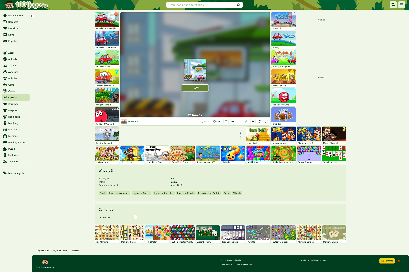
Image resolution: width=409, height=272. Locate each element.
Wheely (237, 193)
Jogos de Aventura (119, 193)
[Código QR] (239, 121)
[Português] (400, 261)
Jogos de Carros (141, 193)
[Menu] (401, 4)
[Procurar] (238, 5)
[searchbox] (204, 5)
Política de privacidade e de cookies (236, 264)
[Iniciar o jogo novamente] (259, 121)
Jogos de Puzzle (185, 193)
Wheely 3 (76, 250)
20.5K (205, 121)
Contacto (389, 260)
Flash (102, 193)
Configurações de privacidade (313, 260)
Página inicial (42, 250)
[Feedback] (253, 121)
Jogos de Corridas (163, 193)
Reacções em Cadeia (209, 193)
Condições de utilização (230, 260)
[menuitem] (16, 15)
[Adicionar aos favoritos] (226, 121)
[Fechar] (31, 16)
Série (226, 193)
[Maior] (266, 121)
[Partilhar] (246, 121)
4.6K (217, 121)
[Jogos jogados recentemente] (393, 4)
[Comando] (232, 121)
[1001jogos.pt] (26, 5)
